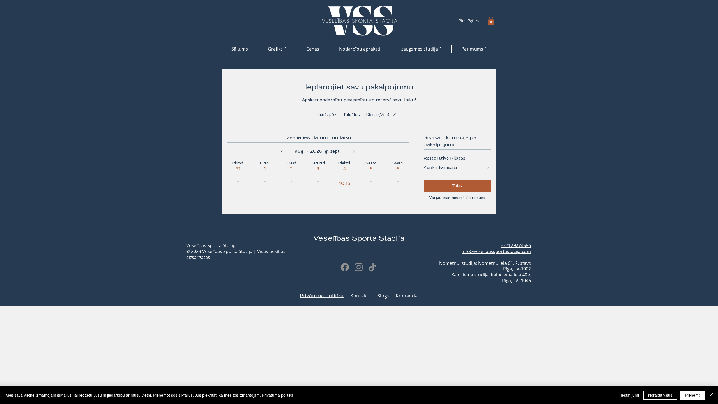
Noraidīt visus (660, 395)
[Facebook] (344, 267)
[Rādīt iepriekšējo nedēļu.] (282, 151)
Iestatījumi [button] (630, 395)
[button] (490, 21)
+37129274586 (516, 245)
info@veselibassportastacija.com (496, 251)
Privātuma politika (277, 395)
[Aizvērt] (711, 395)
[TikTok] (372, 267)
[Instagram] (358, 267)
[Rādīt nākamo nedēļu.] (354, 151)
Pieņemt (692, 395)
